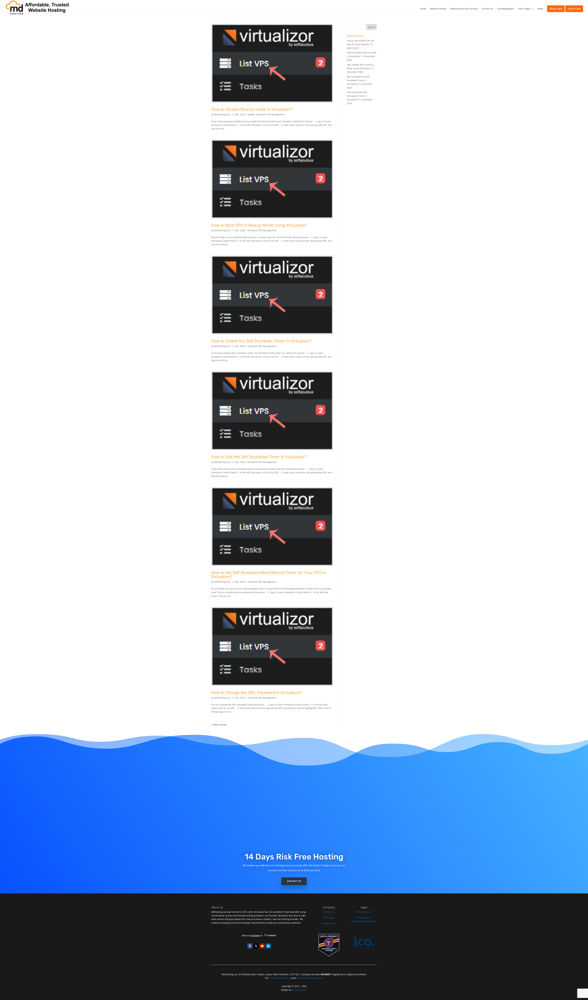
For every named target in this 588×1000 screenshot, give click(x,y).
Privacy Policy (364, 917)
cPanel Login (574, 8)
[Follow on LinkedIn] (268, 946)
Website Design (438, 9)
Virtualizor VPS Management (270, 114)
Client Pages (524, 9)
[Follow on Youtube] (262, 946)
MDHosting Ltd (222, 114)
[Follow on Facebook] (249, 946)
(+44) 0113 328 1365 (279, 978)
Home (423, 9)
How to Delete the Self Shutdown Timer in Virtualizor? (261, 341)
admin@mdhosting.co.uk (310, 978)
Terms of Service (363, 911)
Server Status (329, 923)
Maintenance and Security (464, 9)
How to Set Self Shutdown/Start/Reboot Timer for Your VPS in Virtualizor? (268, 574)
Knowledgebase (505, 9)
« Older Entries (219, 724)
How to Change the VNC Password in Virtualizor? (256, 692)
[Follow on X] (256, 946)
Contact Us (487, 9)
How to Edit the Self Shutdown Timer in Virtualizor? (258, 457)
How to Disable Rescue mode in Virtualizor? (251, 109)
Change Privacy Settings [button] (364, 921)
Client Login (329, 917)
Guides (251, 114)
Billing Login (555, 8)
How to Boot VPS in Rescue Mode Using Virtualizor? (259, 225)
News (540, 9)
